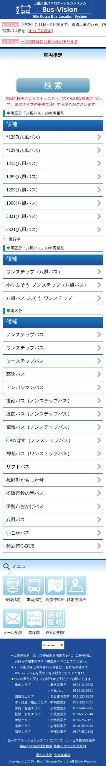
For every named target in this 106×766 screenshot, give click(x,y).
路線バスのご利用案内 (70, 746)
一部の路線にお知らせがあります (49, 41)
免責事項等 (62, 755)
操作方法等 (44, 755)
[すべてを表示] (40, 30)
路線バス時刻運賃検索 (36, 746)
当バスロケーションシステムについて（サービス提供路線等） (53, 740)
